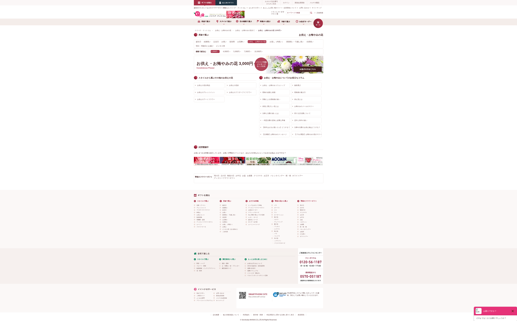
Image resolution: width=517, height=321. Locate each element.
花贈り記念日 (251, 268)
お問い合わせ (304, 8)
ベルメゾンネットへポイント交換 (257, 275)
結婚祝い (207, 42)
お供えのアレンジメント (206, 92)
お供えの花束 (234, 85)
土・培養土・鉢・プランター (230, 266)
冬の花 (276, 238)
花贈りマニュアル (252, 270)
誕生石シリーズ (253, 219)
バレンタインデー (277, 176)
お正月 (266, 176)
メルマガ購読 (314, 3)
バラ (275, 205)
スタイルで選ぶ (224, 22)
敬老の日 (230, 176)
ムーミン (199, 224)
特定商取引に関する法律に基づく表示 (280, 315)
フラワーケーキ (201, 227)
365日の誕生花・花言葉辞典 (256, 266)
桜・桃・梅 (303, 227)
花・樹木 (199, 270)
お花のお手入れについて (254, 263)
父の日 (223, 176)
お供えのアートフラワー (206, 99)
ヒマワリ (277, 229)
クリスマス (258, 176)
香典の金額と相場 (268, 92)
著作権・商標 (258, 315)
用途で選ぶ (204, 22)
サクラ (276, 219)
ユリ (275, 210)
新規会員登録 (299, 3)
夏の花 (276, 224)
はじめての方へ (254, 8)
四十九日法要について (302, 113)
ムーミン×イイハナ (254, 224)
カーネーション (279, 215)
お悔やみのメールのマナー (304, 106)
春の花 (276, 217)
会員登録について (290, 8)
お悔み (224, 227)
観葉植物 (199, 217)
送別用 (232, 42)
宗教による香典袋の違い (271, 99)
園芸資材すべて (226, 268)
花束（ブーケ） (201, 205)
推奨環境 (301, 315)
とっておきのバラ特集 (255, 205)
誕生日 (198, 42)
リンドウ (277, 236)
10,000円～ (258, 51)
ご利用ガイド (201, 295)
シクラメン (277, 240)
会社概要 (216, 315)
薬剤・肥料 (225, 263)
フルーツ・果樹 (201, 266)
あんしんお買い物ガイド (272, 8)
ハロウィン (303, 222)
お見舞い (240, 42)
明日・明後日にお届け (204, 46)
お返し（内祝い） (277, 42)
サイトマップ (317, 8)
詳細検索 (320, 13)
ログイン (286, 3)
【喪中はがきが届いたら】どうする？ (276, 127)
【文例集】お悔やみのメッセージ (274, 134)
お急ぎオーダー (303, 22)
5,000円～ (237, 51)
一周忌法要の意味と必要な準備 (273, 120)
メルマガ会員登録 (221, 298)
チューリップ (278, 222)
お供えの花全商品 (203, 85)
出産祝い (310, 42)
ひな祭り (302, 234)
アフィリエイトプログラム (205, 300)
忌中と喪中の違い (300, 120)
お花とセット (201, 215)
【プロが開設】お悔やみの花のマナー (308, 134)
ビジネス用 (220, 46)
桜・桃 (288, 176)
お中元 (238, 176)
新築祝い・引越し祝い (295, 42)
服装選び (297, 85)
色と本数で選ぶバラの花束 (256, 215)
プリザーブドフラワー (203, 210)
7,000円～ (248, 51)
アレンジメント (201, 207)
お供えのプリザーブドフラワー (240, 92)
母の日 (216, 176)
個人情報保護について (231, 315)
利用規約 (246, 315)
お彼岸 (302, 231)
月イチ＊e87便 (252, 222)
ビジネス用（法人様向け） (230, 229)
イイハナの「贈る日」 (254, 273)
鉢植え (199, 212)
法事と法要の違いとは (270, 113)
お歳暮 (249, 176)
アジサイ (277, 226)
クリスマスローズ (279, 243)
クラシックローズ (253, 212)
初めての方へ (201, 293)
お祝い (224, 42)
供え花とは (298, 99)
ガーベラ (277, 207)
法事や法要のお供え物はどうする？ (307, 127)
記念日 (216, 42)
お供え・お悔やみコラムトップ (273, 85)
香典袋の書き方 (300, 92)
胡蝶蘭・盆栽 (201, 219)
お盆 (244, 176)
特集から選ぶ (264, 22)
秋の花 (276, 231)
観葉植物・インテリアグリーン (206, 268)
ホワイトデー (297, 176)
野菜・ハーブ (201, 263)
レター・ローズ (253, 217)
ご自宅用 (225, 231)
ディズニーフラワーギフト (224, 178)
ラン (275, 212)
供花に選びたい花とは (270, 106)
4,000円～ (227, 51)
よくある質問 (201, 298)
